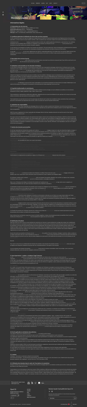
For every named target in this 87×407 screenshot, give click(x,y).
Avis (47, 3)
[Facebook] (3, 12)
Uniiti (75, 404)
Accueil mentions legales (16, 16)
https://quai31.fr (22, 42)
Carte (50, 3)
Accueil (32, 3)
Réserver (38, 3)
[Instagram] (3, 15)
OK (75, 398)
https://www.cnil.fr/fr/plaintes (38, 189)
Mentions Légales (31, 397)
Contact (55, 3)
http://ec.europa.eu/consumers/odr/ (22, 342)
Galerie (43, 3)
